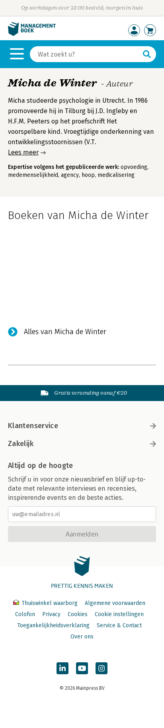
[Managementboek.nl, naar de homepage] (32, 34)
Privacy (51, 614)
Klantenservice (33, 425)
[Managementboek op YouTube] (82, 668)
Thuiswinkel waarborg (49, 603)
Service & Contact (119, 625)
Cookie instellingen (119, 614)
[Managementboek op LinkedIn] (62, 668)
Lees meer (23, 152)
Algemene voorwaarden (115, 603)
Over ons (82, 636)
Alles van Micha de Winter (65, 331)
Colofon (25, 614)
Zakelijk (20, 443)
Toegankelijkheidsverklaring (53, 625)
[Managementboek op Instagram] (101, 668)
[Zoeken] (147, 54)
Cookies (78, 614)
